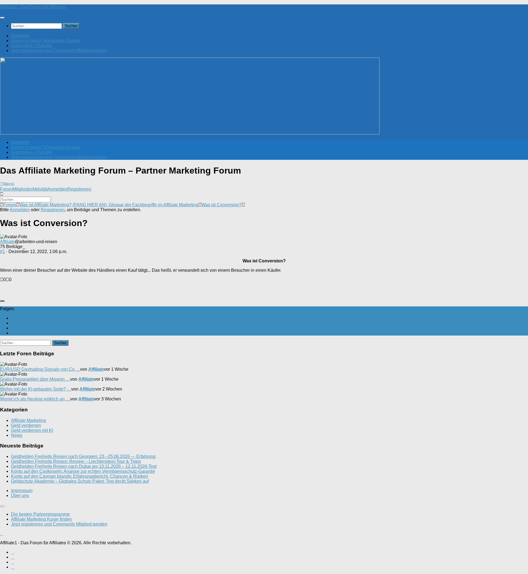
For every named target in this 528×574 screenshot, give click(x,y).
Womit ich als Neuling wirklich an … (35, 399)
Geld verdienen (26, 425)
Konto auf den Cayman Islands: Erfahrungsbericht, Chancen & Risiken (79, 476)
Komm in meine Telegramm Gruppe (45, 40)
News (16, 435)
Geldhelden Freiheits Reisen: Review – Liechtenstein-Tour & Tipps (76, 461)
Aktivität (39, 189)
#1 (2, 251)
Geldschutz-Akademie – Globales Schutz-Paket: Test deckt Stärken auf (80, 481)
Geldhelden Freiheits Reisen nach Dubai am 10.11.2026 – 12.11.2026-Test (83, 466)
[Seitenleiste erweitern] (2, 301)
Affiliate (7, 241)
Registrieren (79, 189)
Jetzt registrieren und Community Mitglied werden (59, 50)
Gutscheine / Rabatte (31, 45)
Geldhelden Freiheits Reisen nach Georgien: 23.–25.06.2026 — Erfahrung (83, 456)
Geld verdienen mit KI (32, 430)
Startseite (20, 35)
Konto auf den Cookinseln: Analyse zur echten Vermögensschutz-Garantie (83, 471)
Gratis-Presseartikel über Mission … (35, 379)
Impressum (21, 490)
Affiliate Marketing (28, 420)
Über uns (20, 495)
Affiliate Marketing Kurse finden (41, 519)
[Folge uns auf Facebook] (12, 323)
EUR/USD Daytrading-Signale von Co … (40, 369)
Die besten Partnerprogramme (40, 514)
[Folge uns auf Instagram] (12, 328)
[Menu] (2, 17)
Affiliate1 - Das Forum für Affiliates (33, 6)
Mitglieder (22, 189)
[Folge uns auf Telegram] (12, 333)
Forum (6, 189)
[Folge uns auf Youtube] (12, 318)
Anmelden (57, 189)
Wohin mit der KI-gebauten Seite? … (35, 389)
